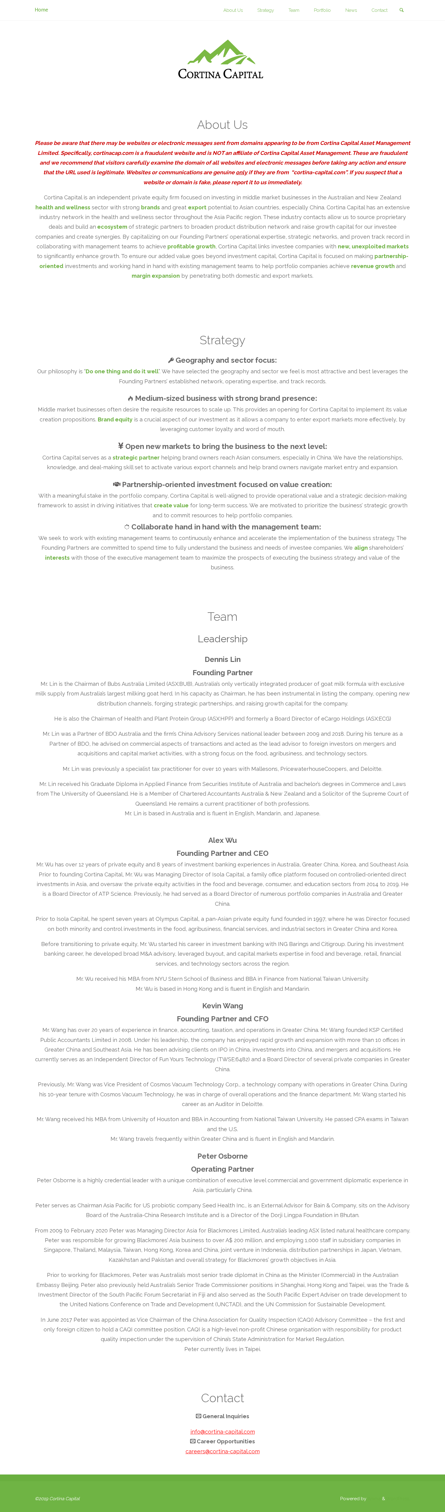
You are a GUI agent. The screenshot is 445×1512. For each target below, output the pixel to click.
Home (41, 10)
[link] (401, 10)
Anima (373, 1498)
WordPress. (398, 1498)
